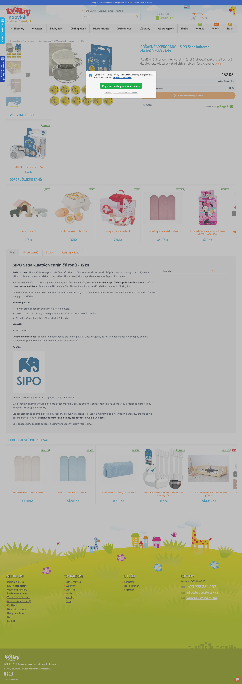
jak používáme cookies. (122, 77)
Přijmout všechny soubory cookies (121, 86)
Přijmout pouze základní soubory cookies (121, 92)
